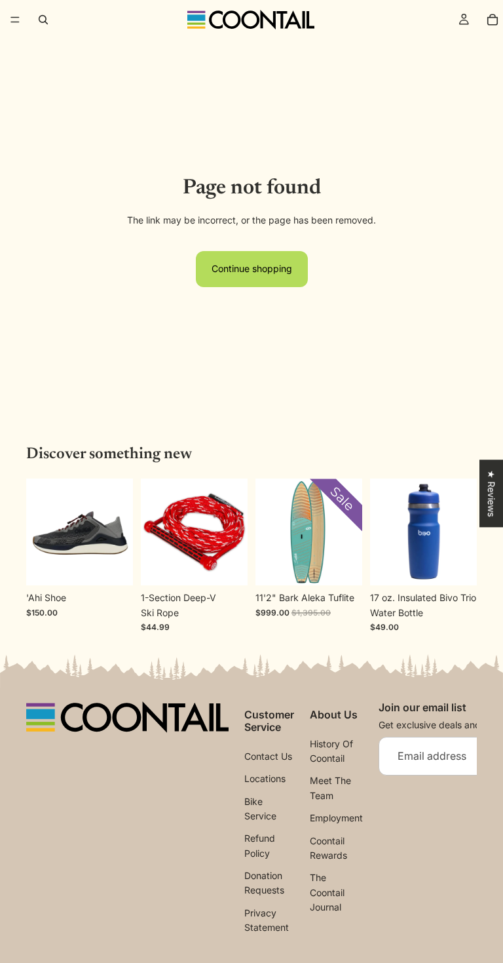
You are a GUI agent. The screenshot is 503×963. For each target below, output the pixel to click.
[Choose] (112, 566)
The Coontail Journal (327, 892)
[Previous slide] (40, 532)
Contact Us (268, 756)
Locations (265, 778)
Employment (336, 817)
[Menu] (15, 20)
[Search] (43, 19)
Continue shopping (252, 268)
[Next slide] (118, 532)
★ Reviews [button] (491, 493)
